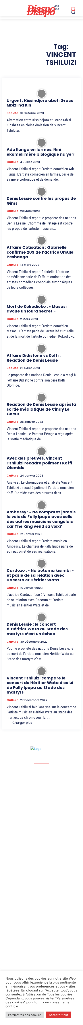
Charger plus (22, 722)
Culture (12, 162)
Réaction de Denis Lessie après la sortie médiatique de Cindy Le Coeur (41, 409)
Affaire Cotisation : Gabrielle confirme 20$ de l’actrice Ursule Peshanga (40, 252)
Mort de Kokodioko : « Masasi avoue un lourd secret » (37, 309)
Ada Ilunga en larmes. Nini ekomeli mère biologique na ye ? (41, 152)
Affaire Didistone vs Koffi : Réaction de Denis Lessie (34, 358)
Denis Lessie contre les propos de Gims (41, 201)
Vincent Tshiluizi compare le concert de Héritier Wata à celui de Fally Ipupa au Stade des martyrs (40, 685)
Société (12, 113)
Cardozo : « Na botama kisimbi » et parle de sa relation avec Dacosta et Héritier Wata (40, 575)
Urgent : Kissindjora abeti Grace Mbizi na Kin (40, 103)
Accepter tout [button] (58, 1015)
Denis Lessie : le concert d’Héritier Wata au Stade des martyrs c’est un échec (37, 628)
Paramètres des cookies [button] (24, 1015)
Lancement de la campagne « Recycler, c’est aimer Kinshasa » (40, 890)
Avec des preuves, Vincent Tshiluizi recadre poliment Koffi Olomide (39, 462)
